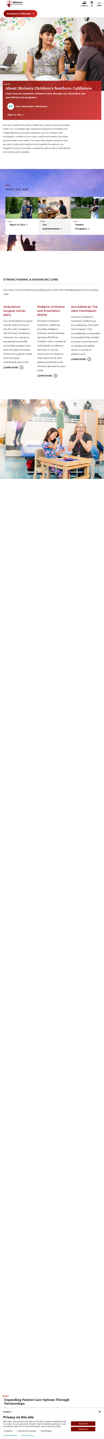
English (6, 1412)
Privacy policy (27, 1435)
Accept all (83, 1423)
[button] (91, 4)
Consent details (10, 1435)
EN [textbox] (92, 6)
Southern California (19, 13)
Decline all (83, 1429)
